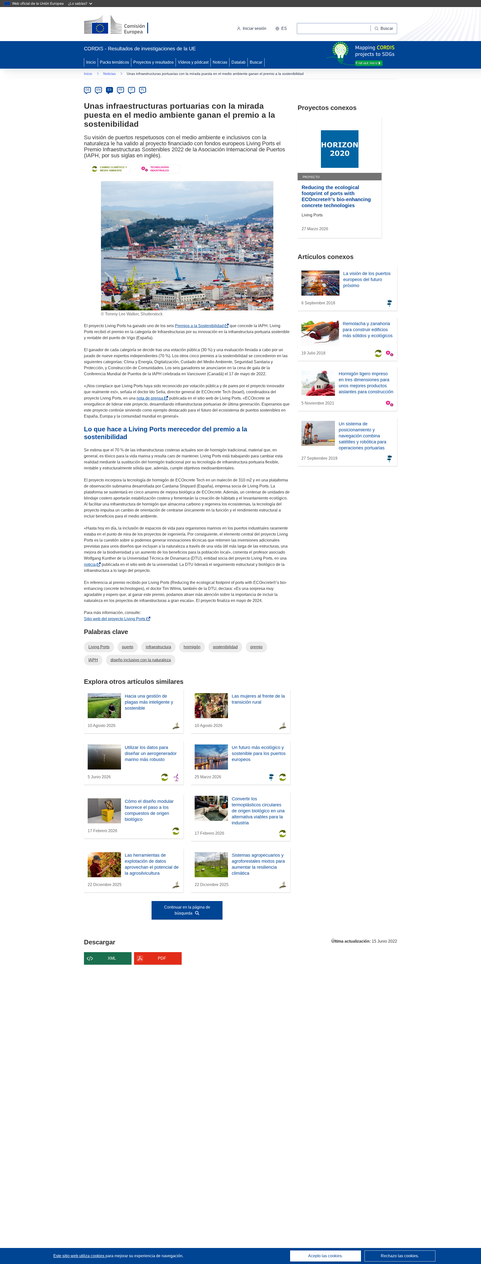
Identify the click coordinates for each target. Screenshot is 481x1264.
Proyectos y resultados (153, 62)
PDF (162, 958)
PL (143, 89)
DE (87, 89)
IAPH (93, 660)
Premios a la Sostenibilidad (200, 326)
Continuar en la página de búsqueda (187, 910)
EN (98, 89)
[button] (281, 28)
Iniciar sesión (254, 28)
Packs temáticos (114, 62)
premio (256, 647)
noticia (91, 564)
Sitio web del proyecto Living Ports (115, 619)
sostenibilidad (225, 647)
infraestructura (158, 647)
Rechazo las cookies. (400, 1256)
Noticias (220, 62)
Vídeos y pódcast (193, 62)
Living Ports (98, 647)
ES (109, 89)
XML (112, 958)
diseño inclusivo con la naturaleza (140, 660)
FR (120, 89)
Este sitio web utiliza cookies (79, 1256)
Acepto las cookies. (325, 1256)
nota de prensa (151, 398)
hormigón (192, 647)
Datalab (238, 62)
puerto (127, 647)
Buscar (256, 62)
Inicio (91, 62)
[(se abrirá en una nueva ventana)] (124, 25)
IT (131, 89)
